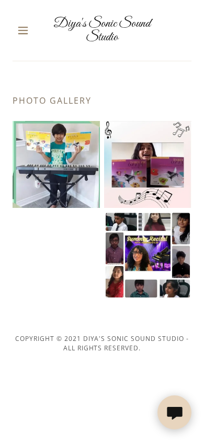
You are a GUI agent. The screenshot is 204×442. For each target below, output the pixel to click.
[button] (26, 30)
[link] (101, 30)
